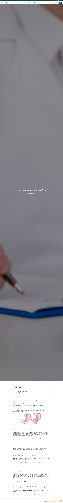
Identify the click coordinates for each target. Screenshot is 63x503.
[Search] (60, 3)
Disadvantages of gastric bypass (19, 388)
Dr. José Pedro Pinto (18, 397)
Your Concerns (26, 2)
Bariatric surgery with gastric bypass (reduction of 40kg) (23, 393)
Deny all (59, 501)
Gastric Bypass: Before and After (19, 392)
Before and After (31, 2)
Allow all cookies (52, 501)
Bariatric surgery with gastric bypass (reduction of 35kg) (23, 395)
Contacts (37, 2)
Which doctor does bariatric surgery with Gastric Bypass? (22, 391)
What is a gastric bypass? (18, 386)
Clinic (18, 2)
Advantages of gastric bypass (18, 387)
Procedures (22, 2)
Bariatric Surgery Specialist (18, 396)
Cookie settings (46, 501)
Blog (34, 2)
